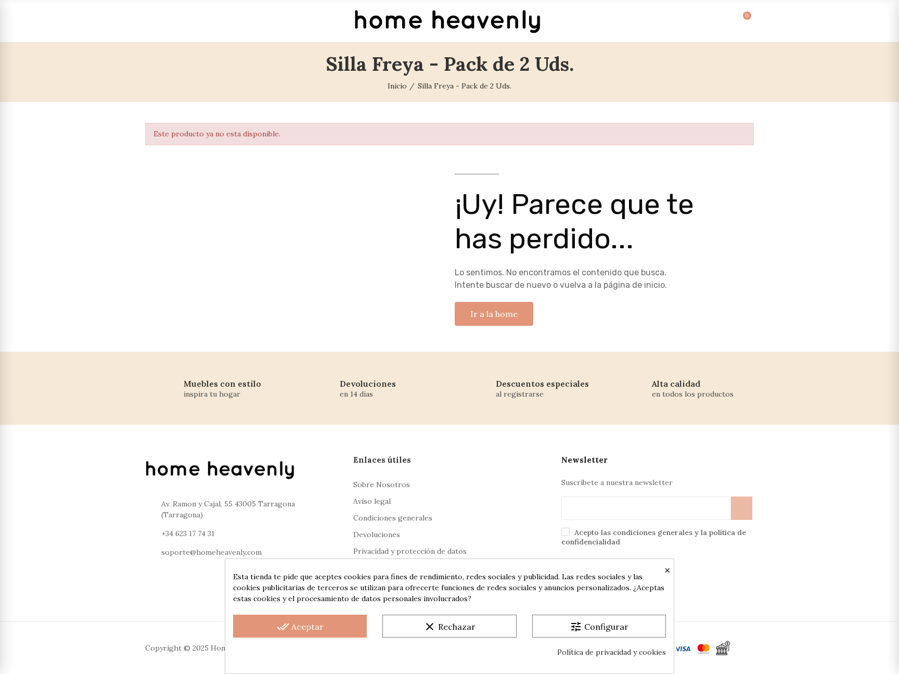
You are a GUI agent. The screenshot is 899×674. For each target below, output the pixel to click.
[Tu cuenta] (692, 21)
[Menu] (157, 21)
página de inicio (634, 285)
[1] (741, 508)
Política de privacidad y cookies (611, 652)
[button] (494, 314)
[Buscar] (671, 21)
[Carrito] (735, 21)
